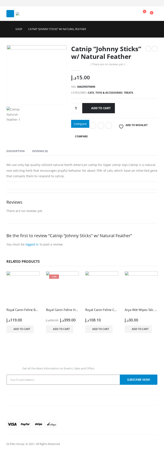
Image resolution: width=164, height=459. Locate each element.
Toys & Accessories (109, 92)
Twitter (100, 125)
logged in (32, 244)
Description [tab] (15, 151)
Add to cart (101, 108)
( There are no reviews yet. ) (108, 64)
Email (108, 125)
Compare (80, 124)
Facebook (92, 125)
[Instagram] (154, 3)
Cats (91, 92)
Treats (128, 92)
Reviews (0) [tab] (40, 151)
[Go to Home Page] (7, 29)
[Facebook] (147, 3)
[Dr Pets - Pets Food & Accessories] (22, 13)
